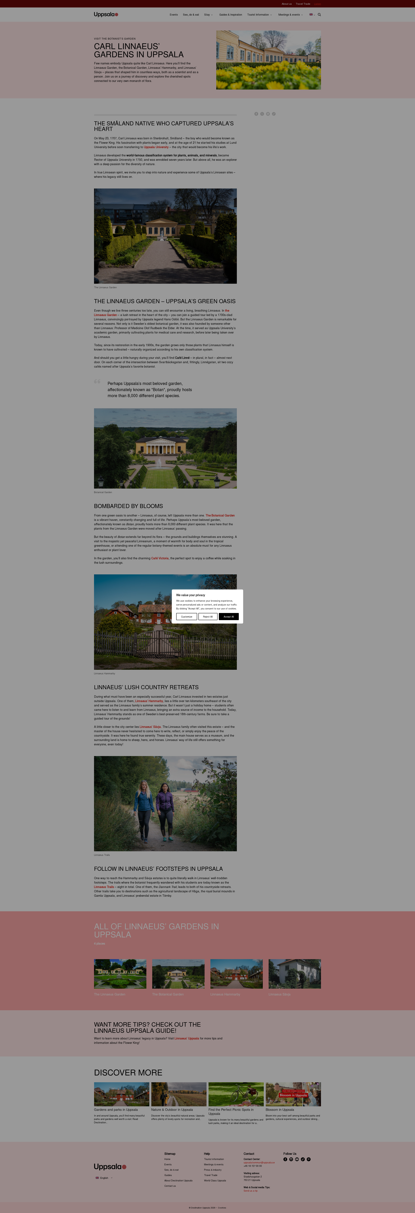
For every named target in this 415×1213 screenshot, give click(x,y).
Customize (186, 616)
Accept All (229, 616)
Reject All (208, 616)
